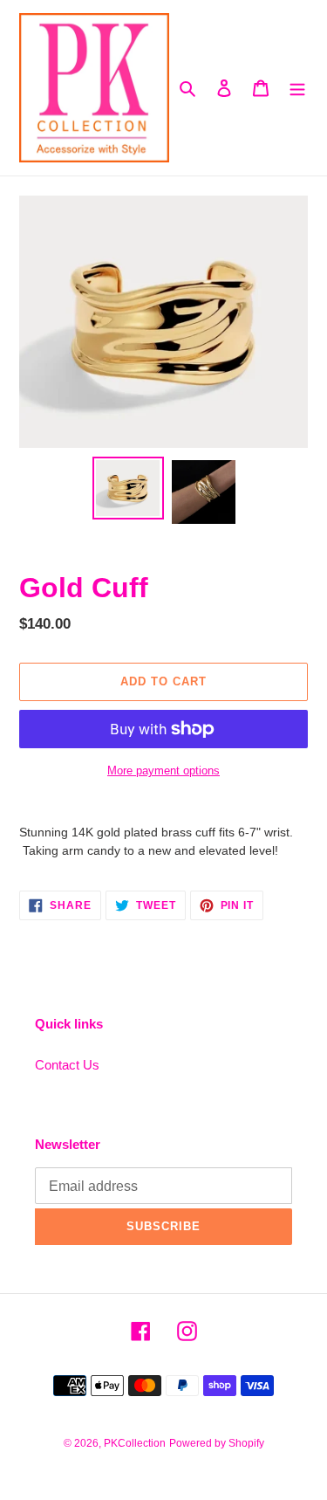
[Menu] (297, 88)
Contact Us (67, 1064)
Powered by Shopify (216, 1443)
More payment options (163, 770)
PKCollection (135, 1443)
